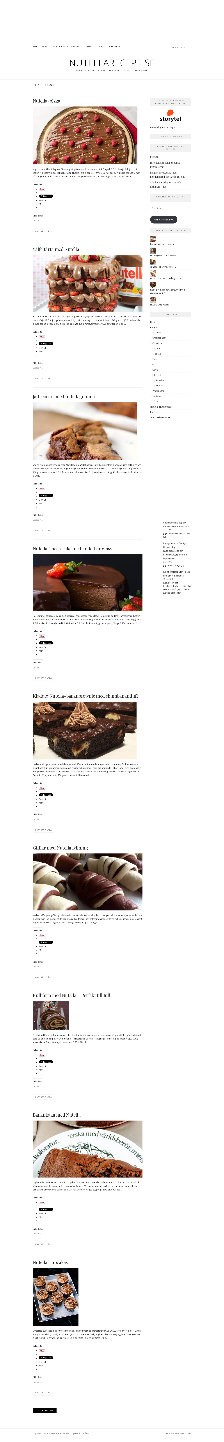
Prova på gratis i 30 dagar (162, 127)
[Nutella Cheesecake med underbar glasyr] (87, 582)
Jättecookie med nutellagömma (64, 396)
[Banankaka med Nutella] (87, 1148)
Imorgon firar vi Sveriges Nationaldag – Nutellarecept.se (175, 547)
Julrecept (156, 375)
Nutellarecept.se (112, 63)
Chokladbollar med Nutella (176, 526)
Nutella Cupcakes (50, 1262)
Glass (155, 364)
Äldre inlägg (45, 1410)
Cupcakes (157, 343)
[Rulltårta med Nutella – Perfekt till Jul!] (51, 1015)
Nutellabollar (178, 575)
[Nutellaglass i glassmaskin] (153, 250)
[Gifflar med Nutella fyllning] (87, 881)
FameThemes (185, 1433)
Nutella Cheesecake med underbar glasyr (73, 548)
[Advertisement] (91, 21)
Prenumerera (164, 219)
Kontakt (88, 46)
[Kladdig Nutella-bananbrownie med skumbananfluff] (85, 730)
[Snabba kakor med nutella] (153, 261)
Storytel (154, 156)
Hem (35, 46)
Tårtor (155, 401)
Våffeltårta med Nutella (56, 249)
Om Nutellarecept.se (109, 46)
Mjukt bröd (157, 385)
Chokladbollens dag (172, 522)
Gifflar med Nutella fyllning (60, 848)
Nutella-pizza (46, 101)
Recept (45, 46)
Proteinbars (158, 390)
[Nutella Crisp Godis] (153, 299)
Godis (155, 369)
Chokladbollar (159, 337)
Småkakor (157, 396)
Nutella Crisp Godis (159, 304)
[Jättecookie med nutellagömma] (85, 430)
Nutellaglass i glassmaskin (163, 255)
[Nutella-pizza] (85, 135)
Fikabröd (156, 353)
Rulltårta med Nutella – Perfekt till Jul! (71, 995)
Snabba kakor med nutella (163, 266)
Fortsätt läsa (43, 231)
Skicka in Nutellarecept (66, 46)
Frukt (154, 359)
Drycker (156, 348)
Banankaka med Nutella (57, 1115)
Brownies (157, 332)
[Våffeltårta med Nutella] (87, 283)
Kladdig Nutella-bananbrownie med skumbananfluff (85, 696)
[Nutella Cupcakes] (55, 1296)
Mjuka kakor (158, 380)
